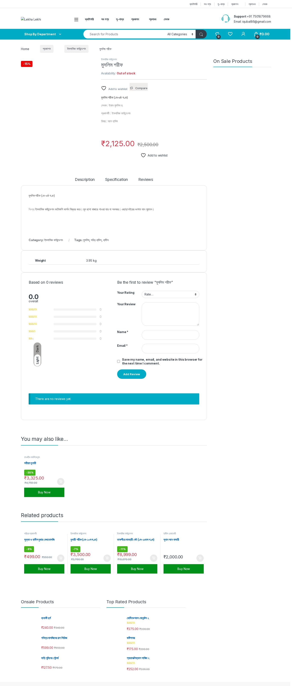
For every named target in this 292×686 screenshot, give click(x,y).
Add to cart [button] (60, 481)
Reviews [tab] (145, 180)
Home (25, 48)
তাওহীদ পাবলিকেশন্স (32, 457)
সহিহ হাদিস (96, 240)
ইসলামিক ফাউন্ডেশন (76, 48)
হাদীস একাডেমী (170, 533)
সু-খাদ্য (221, 4)
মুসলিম (86, 240)
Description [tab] (85, 180)
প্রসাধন (252, 4)
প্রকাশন (234, 4)
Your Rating (125, 292)
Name (122, 332)
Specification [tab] (116, 180)
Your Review (126, 304)
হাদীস (106, 240)
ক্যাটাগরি (193, 4)
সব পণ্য (207, 4)
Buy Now (44, 492)
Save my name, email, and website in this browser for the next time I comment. (162, 361)
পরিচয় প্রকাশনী (30, 533)
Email (122, 345)
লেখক (264, 4)
